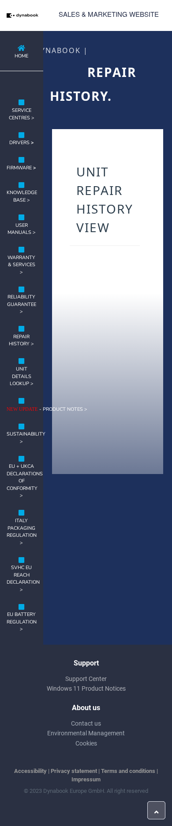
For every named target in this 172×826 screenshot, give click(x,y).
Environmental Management (86, 733)
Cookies (86, 743)
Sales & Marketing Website (109, 14)
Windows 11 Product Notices (86, 688)
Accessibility (30, 771)
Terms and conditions (128, 771)
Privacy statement (74, 771)
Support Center (86, 678)
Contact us (86, 723)
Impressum (86, 779)
